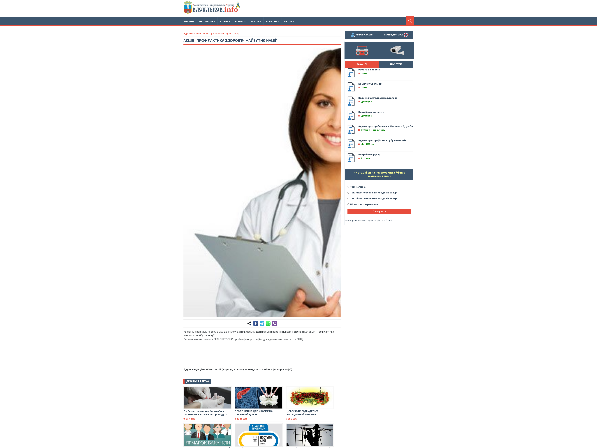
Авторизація (364, 34)
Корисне (271, 21)
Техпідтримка (393, 34)
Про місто (206, 21)
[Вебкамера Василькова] (396, 50)
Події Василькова (192, 33)
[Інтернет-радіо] (362, 50)
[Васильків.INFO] (213, 8)
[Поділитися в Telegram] (262, 323)
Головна (188, 21)
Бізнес (239, 21)
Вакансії (362, 64)
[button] (336, 52)
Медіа (288, 21)
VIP (222, 33)
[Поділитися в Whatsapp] (268, 323)
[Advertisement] (357, 8)
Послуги (396, 64)
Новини (225, 21)
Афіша (254, 21)
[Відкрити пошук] (410, 20)
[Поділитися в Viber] (274, 323)
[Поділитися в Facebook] (255, 323)
